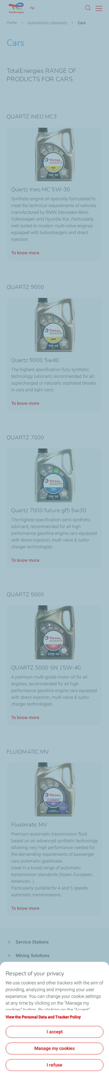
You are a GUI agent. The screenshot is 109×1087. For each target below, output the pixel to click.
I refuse (54, 1065)
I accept (55, 1031)
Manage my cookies (54, 1048)
